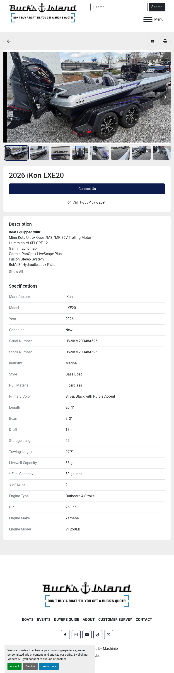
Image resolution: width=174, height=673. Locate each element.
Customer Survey (115, 619)
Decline (30, 666)
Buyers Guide (66, 619)
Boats (28, 619)
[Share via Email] (152, 41)
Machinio (110, 648)
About (89, 619)
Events (44, 619)
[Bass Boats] (8, 41)
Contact (144, 619)
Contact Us (87, 189)
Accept (14, 666)
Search (156, 7)
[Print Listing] (165, 41)
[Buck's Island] (87, 594)
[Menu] (147, 19)
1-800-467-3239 (92, 202)
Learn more (49, 666)
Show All (16, 272)
